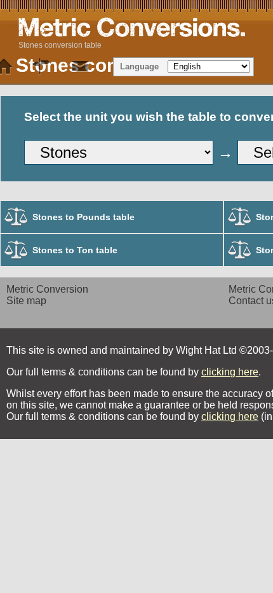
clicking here (229, 371)
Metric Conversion (47, 289)
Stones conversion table (60, 45)
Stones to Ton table (74, 250)
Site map (26, 300)
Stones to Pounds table (83, 217)
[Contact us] (80, 67)
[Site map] (42, 67)
